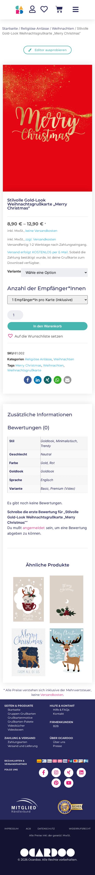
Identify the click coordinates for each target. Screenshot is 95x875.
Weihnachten (63, 29)
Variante (14, 271)
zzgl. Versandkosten (40, 239)
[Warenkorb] (59, 9)
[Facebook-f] (43, 772)
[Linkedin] (81, 772)
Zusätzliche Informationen (40, 415)
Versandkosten (51, 695)
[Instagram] (56, 772)
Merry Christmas (28, 365)
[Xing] (68, 772)
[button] (35, 336)
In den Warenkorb (47, 326)
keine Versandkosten (41, 231)
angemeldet (34, 528)
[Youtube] (68, 783)
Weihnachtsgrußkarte (24, 370)
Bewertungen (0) (28, 428)
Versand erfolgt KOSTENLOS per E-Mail (37, 252)
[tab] (43, 414)
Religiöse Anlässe (35, 29)
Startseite (10, 29)
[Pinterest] (56, 783)
